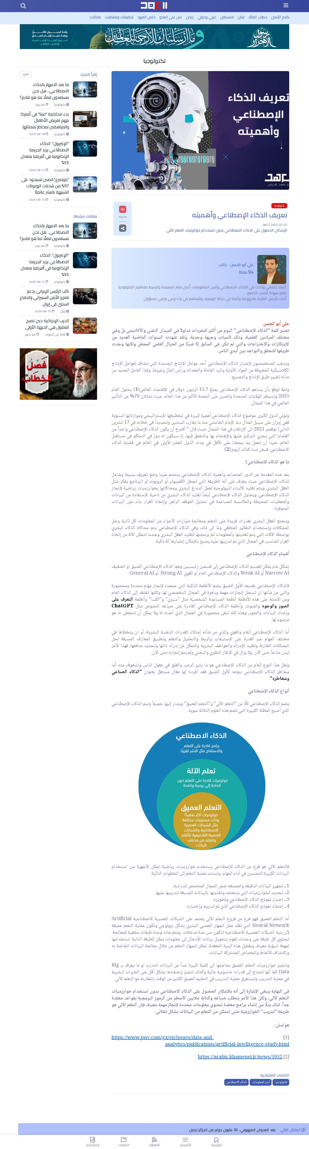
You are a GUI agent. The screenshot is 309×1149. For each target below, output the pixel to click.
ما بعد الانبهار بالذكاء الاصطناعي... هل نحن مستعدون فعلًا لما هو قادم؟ (44, 91)
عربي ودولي (206, 17)
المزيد (25, 74)
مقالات (95, 17)
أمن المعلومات (261, 1082)
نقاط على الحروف (55, 334)
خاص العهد (146, 17)
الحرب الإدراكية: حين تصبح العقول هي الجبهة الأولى (47, 324)
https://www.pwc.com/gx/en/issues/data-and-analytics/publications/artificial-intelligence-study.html (200, 1041)
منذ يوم (40, 104)
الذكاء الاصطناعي (236, 1082)
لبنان (241, 17)
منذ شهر (30, 334)
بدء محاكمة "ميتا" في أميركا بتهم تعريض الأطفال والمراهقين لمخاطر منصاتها (45, 120)
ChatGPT (122, 606)
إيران (190, 17)
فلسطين (227, 17)
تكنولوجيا (154, 60)
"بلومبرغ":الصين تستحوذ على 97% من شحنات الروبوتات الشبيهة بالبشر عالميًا (45, 186)
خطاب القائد (257, 17)
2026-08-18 (37, 134)
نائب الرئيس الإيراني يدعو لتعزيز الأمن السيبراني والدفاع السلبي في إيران (44, 297)
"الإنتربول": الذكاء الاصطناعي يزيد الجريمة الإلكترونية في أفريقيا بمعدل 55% (45, 153)
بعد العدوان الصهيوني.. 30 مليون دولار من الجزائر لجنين (232, 1129)
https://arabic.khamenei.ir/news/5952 (240, 1057)
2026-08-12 (37, 170)
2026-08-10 (37, 199)
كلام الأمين (280, 17)
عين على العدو (170, 17)
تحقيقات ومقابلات (119, 17)
